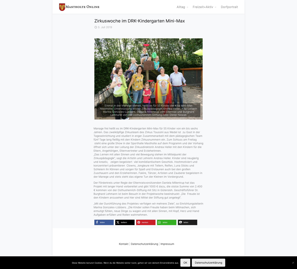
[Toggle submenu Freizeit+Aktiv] (215, 7)
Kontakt (123, 244)
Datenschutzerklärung (144, 244)
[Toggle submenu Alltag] (187, 7)
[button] (104, 222)
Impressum (167, 244)
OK (185, 262)
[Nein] (293, 262)
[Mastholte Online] (79, 7)
